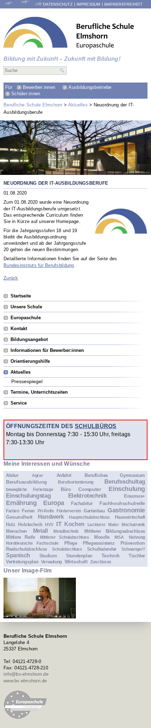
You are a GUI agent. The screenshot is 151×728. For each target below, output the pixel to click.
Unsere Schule (26, 306)
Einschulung (127, 488)
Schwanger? (133, 549)
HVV (49, 524)
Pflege (70, 543)
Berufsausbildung (26, 482)
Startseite (21, 296)
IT (58, 523)
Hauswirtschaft (130, 517)
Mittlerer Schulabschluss (64, 537)
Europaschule (26, 317)
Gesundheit (19, 517)
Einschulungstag (28, 495)
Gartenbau (94, 510)
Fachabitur (82, 503)
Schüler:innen (25, 93)
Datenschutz (58, 4)
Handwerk (51, 517)
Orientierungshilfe (30, 361)
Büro (66, 489)
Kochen (74, 524)
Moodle (102, 537)
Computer (89, 489)
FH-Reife (46, 511)
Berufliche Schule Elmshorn (33, 104)
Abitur (12, 475)
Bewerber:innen (39, 87)
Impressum (88, 4)
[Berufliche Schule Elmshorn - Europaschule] (69, 33)
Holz (10, 524)
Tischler (137, 555)
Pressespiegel (26, 381)
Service (19, 403)
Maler (113, 524)
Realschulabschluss (26, 549)
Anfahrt (64, 475)
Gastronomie (126, 510)
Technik (110, 555)
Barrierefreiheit (123, 4)
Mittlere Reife (20, 537)
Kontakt (19, 328)
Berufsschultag (124, 481)
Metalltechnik (65, 531)
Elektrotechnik (87, 495)
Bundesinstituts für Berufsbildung (39, 265)
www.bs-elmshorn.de (25, 680)
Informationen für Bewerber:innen (47, 350)
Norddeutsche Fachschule (32, 543)
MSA (119, 537)
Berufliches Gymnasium (115, 475)
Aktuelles (78, 104)
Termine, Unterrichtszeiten (39, 392)
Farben (12, 511)
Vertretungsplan (22, 561)
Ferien (28, 510)
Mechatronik (133, 524)
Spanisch (18, 555)
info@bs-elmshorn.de (26, 674)
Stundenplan (79, 555)
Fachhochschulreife (122, 503)
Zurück (11, 278)
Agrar (37, 475)
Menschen (16, 531)
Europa (53, 502)
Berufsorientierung (75, 482)
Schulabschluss (67, 549)
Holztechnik (30, 524)
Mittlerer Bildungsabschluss (114, 531)
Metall (40, 531)
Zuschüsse (100, 561)
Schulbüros (96, 426)
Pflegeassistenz (99, 543)
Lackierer (96, 524)
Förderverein (69, 511)
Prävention (132, 543)
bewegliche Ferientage (29, 489)
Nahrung (137, 537)
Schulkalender (102, 549)
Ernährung (21, 502)
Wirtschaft (76, 561)
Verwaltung (51, 561)
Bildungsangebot (29, 339)
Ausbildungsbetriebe (89, 87)
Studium (48, 555)
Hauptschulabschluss (89, 517)
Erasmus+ (134, 496)
